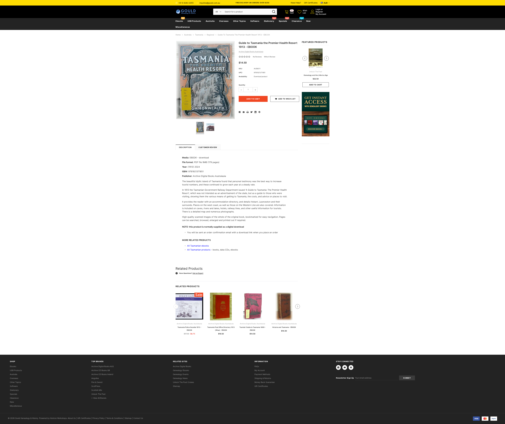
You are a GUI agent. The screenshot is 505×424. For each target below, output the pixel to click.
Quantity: (242, 85)
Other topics (239, 21)
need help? (296, 3)
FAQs (256, 366)
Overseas (224, 21)
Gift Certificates (310, 3)
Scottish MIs (96, 390)
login (318, 9)
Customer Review (207, 147)
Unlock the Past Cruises (183, 382)
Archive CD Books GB (100, 370)
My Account (321, 14)
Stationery (269, 21)
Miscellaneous (183, 27)
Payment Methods (262, 374)
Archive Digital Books (182, 366)
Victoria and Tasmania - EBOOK (284, 327)
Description (185, 147)
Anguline (95, 378)
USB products (194, 21)
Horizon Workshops (58, 418)
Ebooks (179, 21)
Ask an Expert (198, 273)
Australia (210, 21)
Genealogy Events (180, 374)
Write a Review (269, 57)
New (308, 21)
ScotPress (95, 386)
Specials (283, 21)
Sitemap (176, 386)
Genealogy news (180, 378)
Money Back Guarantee (264, 382)
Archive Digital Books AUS (102, 366)
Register (319, 12)
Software (254, 21)
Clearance (297, 21)
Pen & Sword (96, 382)
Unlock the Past (98, 394)
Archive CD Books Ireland (102, 374)
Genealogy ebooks (181, 370)
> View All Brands (98, 398)
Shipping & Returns (262, 378)
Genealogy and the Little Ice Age (316, 75)
